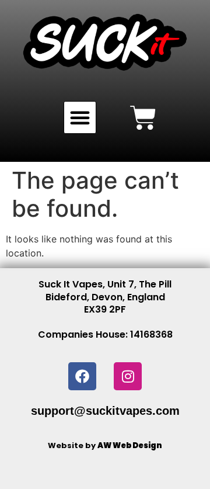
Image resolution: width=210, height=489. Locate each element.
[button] (80, 117)
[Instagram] (128, 376)
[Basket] (143, 117)
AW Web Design (129, 445)
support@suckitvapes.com (105, 410)
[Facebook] (82, 376)
